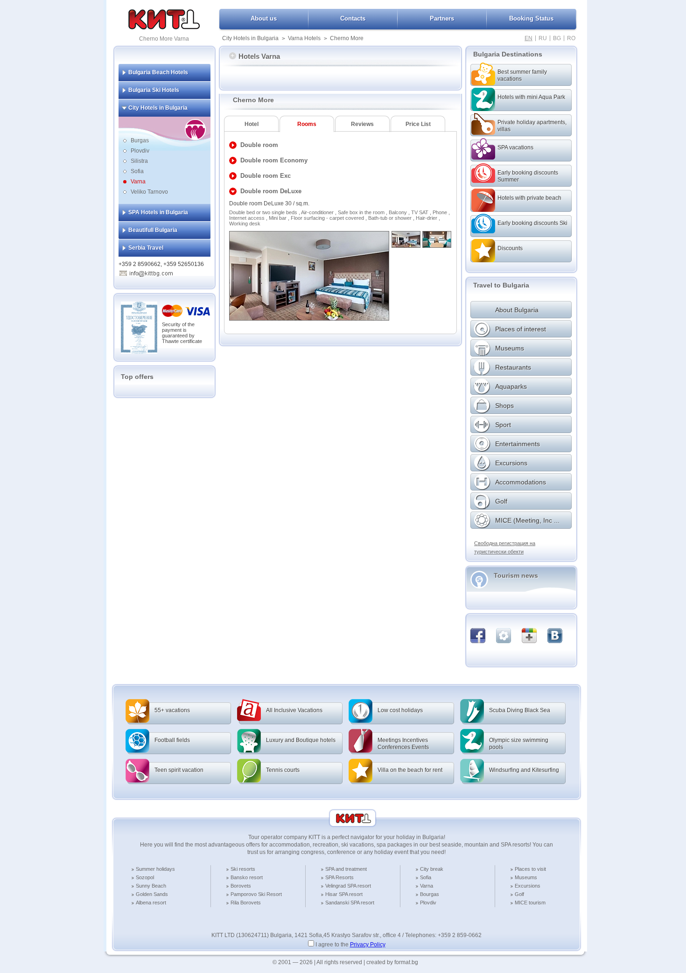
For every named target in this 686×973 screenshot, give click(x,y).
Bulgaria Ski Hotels (153, 90)
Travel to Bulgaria (501, 285)
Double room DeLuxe (270, 191)
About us (264, 18)
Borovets (241, 886)
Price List (418, 124)
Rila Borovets (246, 902)
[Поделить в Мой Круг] (503, 635)
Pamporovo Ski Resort (256, 894)
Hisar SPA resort (344, 894)
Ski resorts (243, 869)
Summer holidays (155, 869)
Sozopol (145, 877)
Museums (526, 877)
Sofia (137, 171)
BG (557, 38)
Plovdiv (140, 150)
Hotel (252, 124)
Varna (138, 181)
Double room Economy (274, 160)
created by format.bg (392, 962)
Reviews (362, 124)
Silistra (139, 161)
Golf (519, 894)
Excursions (527, 886)
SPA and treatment (346, 869)
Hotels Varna (259, 56)
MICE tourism (530, 902)
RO (571, 38)
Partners (442, 18)
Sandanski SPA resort (349, 902)
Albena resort (151, 902)
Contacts (352, 18)
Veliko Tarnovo (149, 192)
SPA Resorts (339, 877)
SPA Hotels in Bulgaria (158, 212)
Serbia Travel (145, 248)
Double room (259, 144)
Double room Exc (265, 175)
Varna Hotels (304, 38)
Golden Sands (152, 894)
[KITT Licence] (139, 352)
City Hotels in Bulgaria (250, 38)
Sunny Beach (151, 886)
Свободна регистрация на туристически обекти (504, 547)
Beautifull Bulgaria (152, 230)
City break (431, 869)
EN (528, 38)
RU (543, 38)
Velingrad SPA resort (348, 886)
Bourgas (429, 894)
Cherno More (347, 38)
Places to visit (530, 869)
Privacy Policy (367, 944)
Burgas (140, 140)
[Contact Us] (151, 272)
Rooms (306, 124)
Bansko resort (247, 877)
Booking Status (531, 18)
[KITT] (164, 27)
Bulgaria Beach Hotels (158, 72)
